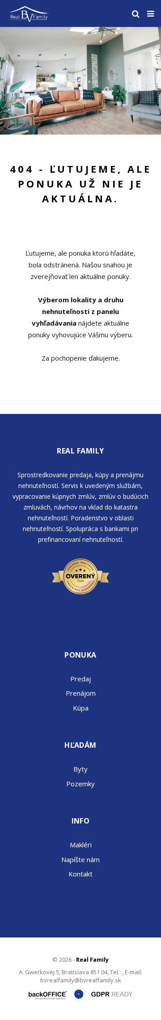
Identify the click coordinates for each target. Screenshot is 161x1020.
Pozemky (80, 783)
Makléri (81, 844)
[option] (80, 81)
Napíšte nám (80, 859)
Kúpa (81, 707)
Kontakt (80, 873)
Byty (80, 768)
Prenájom (81, 693)
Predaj (80, 678)
